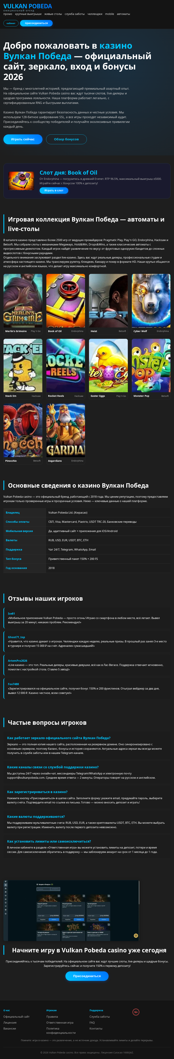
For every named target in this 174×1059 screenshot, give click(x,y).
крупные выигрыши (28, 14)
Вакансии (9, 1028)
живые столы (53, 14)
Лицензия (9, 1022)
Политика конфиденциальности (61, 1031)
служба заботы (75, 14)
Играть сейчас (23, 139)
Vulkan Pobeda (27, 7)
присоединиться (36, 23)
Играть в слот (54, 190)
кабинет (11, 23)
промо (7, 14)
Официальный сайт (16, 1016)
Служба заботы (100, 1016)
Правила (52, 1016)
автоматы (123, 14)
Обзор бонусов (66, 139)
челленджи (95, 14)
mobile (109, 14)
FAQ (92, 1022)
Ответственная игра (59, 1022)
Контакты (96, 1028)
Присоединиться (87, 976)
